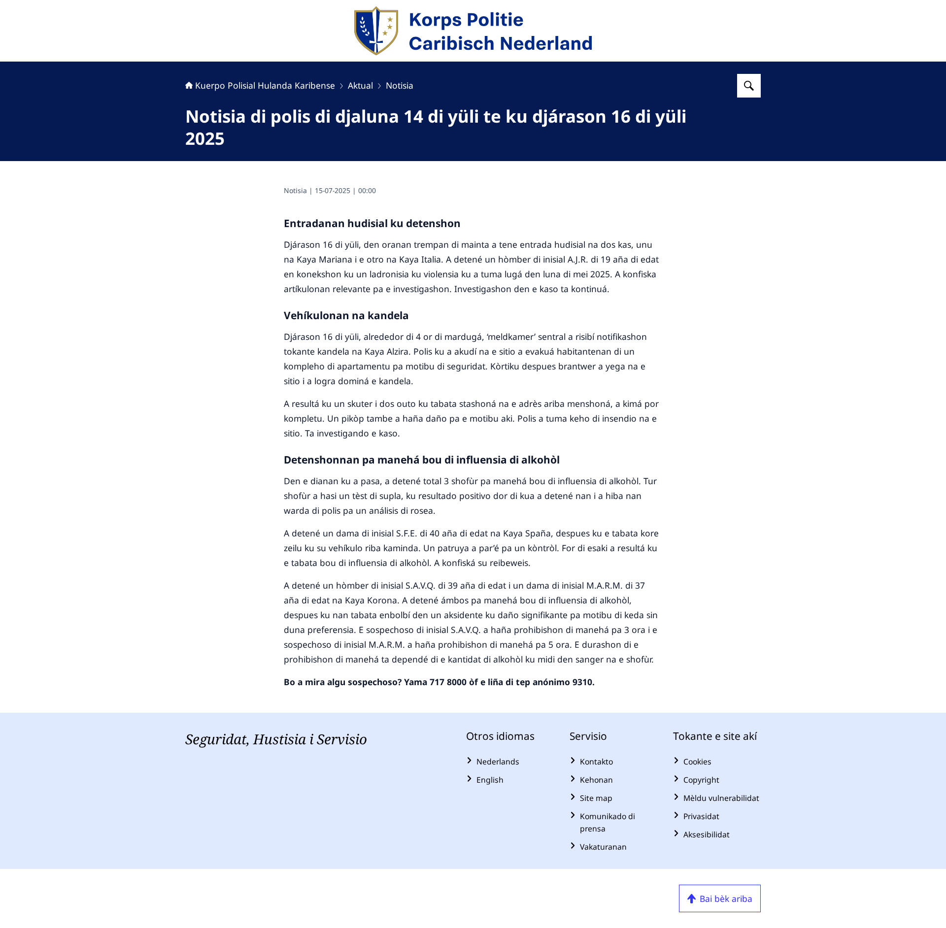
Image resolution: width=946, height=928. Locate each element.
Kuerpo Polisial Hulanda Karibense (265, 85)
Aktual (360, 85)
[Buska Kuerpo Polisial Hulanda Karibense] (749, 86)
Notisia (399, 85)
